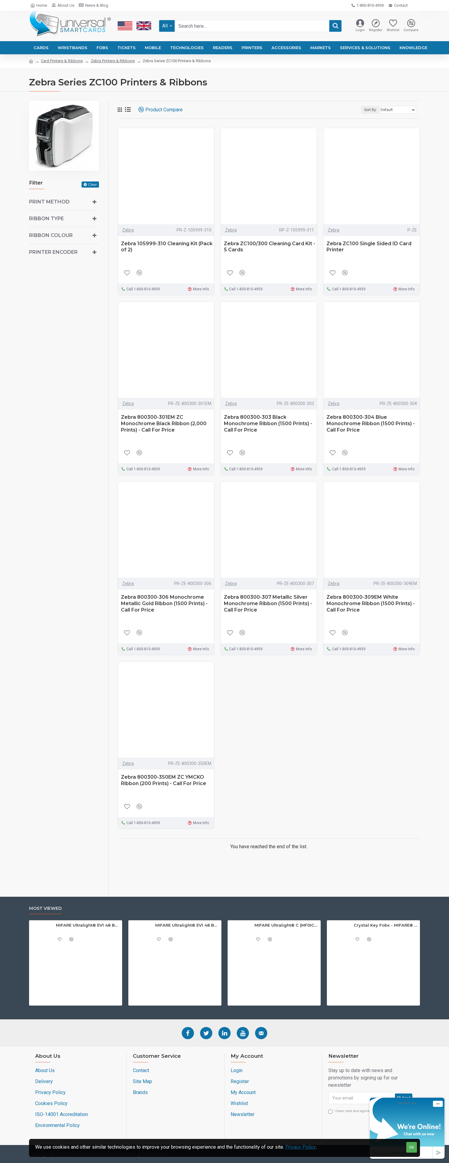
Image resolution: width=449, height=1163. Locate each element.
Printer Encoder (53, 252)
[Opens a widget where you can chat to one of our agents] (407, 1128)
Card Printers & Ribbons (62, 61)
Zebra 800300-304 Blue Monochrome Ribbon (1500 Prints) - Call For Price (371, 423)
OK (411, 1147)
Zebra (128, 230)
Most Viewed (45, 908)
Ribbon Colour (51, 235)
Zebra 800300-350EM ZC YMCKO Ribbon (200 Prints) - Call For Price (163, 780)
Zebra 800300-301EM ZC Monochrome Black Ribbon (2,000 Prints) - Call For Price (163, 423)
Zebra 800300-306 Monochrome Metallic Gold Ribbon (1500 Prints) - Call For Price (164, 603)
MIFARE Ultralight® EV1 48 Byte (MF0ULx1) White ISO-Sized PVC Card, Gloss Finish (187, 925)
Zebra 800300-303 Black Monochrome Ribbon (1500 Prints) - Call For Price (268, 423)
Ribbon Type (46, 218)
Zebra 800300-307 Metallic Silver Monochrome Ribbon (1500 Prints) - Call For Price (268, 603)
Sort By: (370, 110)
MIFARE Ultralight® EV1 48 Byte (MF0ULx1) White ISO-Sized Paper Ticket (88, 925)
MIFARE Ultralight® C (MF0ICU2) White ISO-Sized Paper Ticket (286, 925)
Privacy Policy (300, 1147)
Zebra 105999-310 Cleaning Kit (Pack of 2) (167, 247)
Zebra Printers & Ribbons (113, 61)
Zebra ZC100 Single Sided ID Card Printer (369, 247)
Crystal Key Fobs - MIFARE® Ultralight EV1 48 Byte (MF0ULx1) (386, 925)
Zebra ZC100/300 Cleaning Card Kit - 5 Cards (269, 247)
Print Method (49, 202)
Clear (92, 184)
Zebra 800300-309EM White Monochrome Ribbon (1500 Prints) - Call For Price (371, 603)
